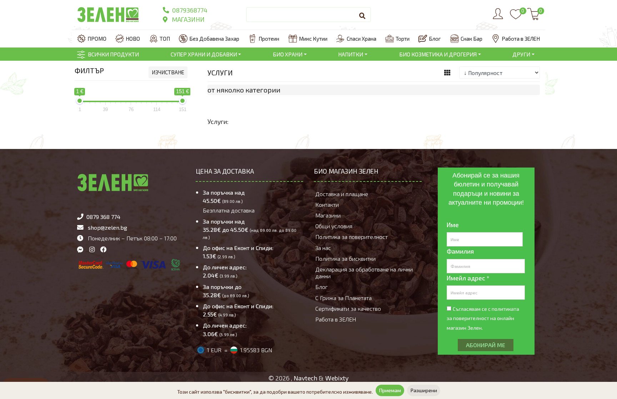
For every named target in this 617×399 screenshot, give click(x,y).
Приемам (390, 390)
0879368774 (189, 10)
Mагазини (187, 19)
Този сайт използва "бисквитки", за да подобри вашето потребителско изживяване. (275, 392)
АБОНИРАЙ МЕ (485, 344)
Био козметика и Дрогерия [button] (438, 54)
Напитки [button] (350, 54)
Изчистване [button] (168, 72)
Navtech (305, 378)
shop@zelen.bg (107, 227)
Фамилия (460, 251)
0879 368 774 (103, 216)
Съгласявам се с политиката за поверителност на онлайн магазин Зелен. (483, 318)
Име (453, 225)
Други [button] (521, 54)
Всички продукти (113, 54)
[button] (447, 73)
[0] (516, 17)
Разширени (423, 390)
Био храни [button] (287, 54)
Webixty (336, 378)
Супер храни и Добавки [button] (204, 54)
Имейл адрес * (468, 278)
